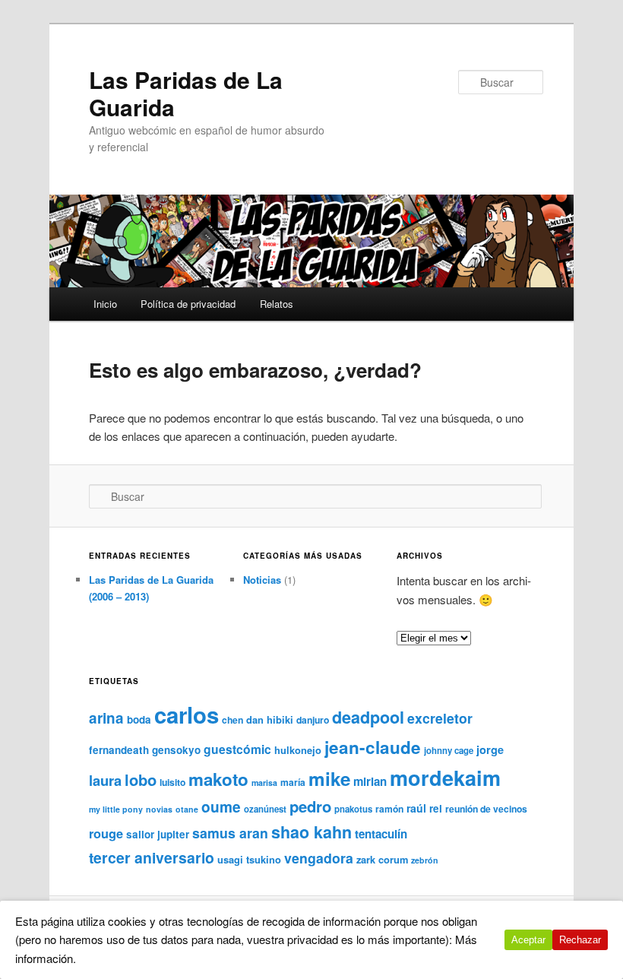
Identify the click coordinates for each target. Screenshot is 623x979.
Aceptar (528, 940)
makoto (218, 779)
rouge (106, 833)
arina (106, 718)
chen (232, 720)
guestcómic (237, 749)
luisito (172, 782)
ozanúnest (265, 809)
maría (292, 782)
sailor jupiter (157, 834)
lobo (141, 779)
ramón (389, 809)
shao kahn (311, 832)
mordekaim (445, 777)
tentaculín (381, 833)
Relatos (276, 303)
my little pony (116, 809)
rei (435, 808)
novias (159, 809)
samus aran (230, 832)
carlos (186, 714)
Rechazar (580, 940)
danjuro (312, 720)
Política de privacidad (188, 303)
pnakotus (353, 809)
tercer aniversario (151, 857)
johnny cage (448, 750)
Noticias (262, 579)
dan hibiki (269, 719)
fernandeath (119, 750)
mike (329, 778)
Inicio (105, 303)
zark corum (382, 859)
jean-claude (372, 747)
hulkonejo (297, 750)
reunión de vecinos (486, 809)
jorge (490, 749)
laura (105, 780)
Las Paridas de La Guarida (186, 93)
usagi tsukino (249, 859)
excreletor (440, 717)
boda (139, 719)
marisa (264, 782)
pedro (310, 806)
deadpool (368, 717)
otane (187, 809)
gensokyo (176, 750)
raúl (416, 808)
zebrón (424, 860)
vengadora (318, 857)
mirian (370, 781)
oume (221, 807)
